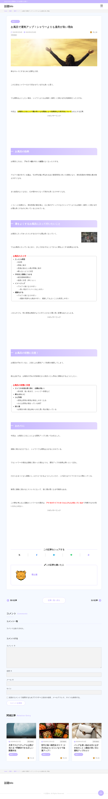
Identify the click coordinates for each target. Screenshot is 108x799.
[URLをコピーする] (88, 555)
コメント (11, 646)
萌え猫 (34, 574)
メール (10, 680)
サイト (9, 689)
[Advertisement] (54, 130)
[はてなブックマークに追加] (54, 555)
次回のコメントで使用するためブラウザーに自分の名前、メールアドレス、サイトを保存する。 (45, 697)
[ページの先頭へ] (101, 793)
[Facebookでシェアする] (36, 555)
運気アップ (15, 21)
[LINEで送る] (71, 555)
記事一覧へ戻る (54, 600)
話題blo (8, 6)
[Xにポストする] (19, 555)
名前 (9, 671)
